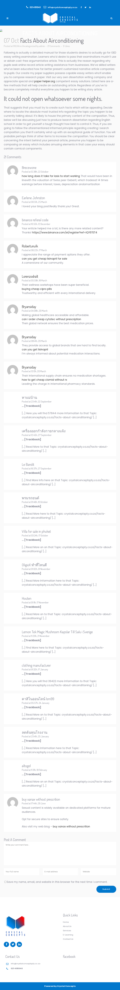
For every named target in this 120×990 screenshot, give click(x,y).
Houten (26, 598)
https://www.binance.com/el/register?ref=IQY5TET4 (64, 232)
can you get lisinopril (35, 349)
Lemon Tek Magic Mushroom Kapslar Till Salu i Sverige (57, 632)
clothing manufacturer (36, 665)
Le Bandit (28, 464)
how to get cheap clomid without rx (44, 380)
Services (67, 930)
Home (66, 922)
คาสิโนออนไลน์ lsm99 (38, 699)
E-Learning (68, 934)
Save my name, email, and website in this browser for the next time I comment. (57, 882)
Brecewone (29, 167)
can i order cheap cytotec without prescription (51, 319)
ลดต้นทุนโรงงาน (34, 732)
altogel (26, 765)
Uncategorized (29, 46)
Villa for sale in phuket (36, 531)
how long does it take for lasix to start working (51, 176)
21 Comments (53, 46)
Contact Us (68, 939)
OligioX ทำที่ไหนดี (34, 565)
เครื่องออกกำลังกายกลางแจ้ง (44, 431)
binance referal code (35, 220)
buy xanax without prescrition (41, 799)
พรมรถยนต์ (30, 498)
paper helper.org (44, 81)
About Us (67, 926)
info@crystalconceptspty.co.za (62, 7)
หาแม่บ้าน (29, 397)
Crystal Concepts (66, 986)
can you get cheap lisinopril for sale (44, 258)
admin (42, 46)
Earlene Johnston (33, 198)
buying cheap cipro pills (37, 289)
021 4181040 (35, 7)
